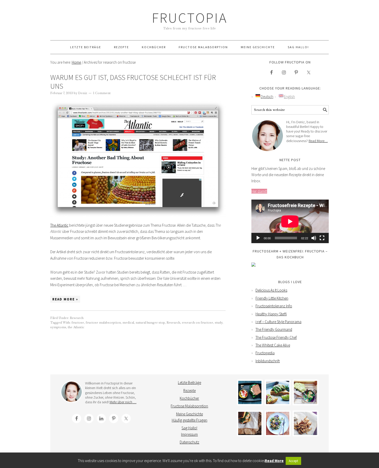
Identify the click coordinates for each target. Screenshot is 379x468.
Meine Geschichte (189, 414)
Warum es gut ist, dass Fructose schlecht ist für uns (133, 82)
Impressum (189, 434)
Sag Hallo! (189, 427)
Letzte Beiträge (189, 382)
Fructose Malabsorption (189, 406)
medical (128, 322)
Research (77, 318)
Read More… (318, 140)
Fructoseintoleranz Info (274, 305)
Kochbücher (189, 398)
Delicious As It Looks (271, 290)
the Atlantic (76, 327)
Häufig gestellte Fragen (189, 420)
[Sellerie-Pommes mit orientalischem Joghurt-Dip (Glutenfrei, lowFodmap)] (305, 423)
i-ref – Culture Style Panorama (278, 321)
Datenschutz (189, 442)
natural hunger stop (150, 322)
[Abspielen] (258, 238)
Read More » (65, 299)
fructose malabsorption (103, 322)
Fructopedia (265, 352)
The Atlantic (59, 225)
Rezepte (189, 390)
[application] (290, 221)
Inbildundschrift (268, 360)
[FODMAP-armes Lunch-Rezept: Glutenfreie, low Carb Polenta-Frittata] (277, 392)
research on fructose (197, 322)
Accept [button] (293, 461)
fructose (77, 322)
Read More (274, 460)
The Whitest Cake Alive (273, 345)
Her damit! (259, 191)
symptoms (58, 327)
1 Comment (102, 93)
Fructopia (189, 18)
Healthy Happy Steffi (271, 313)
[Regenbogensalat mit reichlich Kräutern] (277, 423)
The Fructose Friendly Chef (276, 337)
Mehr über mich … (123, 402)
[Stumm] (313, 238)
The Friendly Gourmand (274, 329)
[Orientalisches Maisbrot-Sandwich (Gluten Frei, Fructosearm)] (249, 423)
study (219, 322)
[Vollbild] (322, 238)
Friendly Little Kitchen (272, 298)
